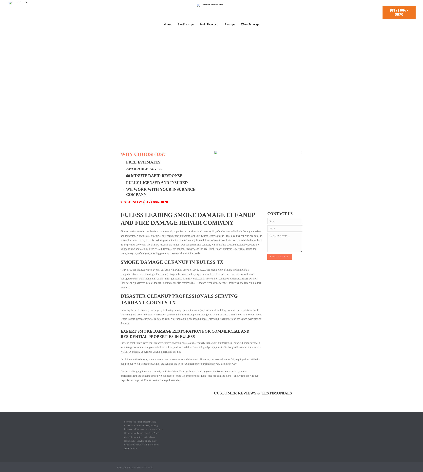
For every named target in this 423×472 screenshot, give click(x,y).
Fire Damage (186, 24)
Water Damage (250, 24)
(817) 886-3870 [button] (399, 12)
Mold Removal (209, 24)
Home (167, 24)
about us (128, 448)
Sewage (230, 24)
